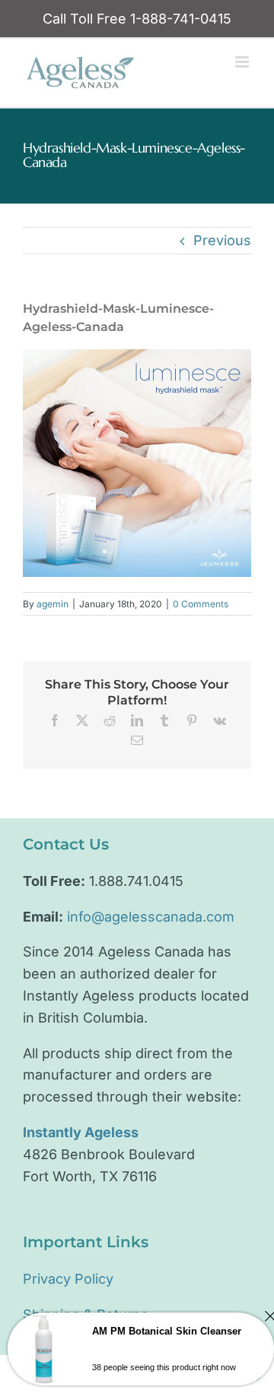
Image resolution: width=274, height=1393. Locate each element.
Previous (222, 240)
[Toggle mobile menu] (243, 62)
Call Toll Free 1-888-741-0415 (137, 19)
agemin (52, 604)
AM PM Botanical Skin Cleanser (166, 1331)
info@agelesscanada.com (150, 917)
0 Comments (200, 604)
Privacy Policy (68, 1279)
